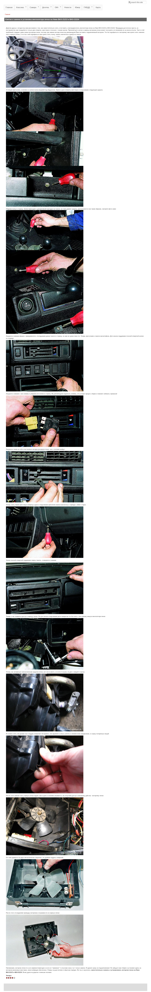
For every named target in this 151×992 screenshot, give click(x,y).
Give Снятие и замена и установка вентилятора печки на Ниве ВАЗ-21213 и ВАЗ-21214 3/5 (11, 978)
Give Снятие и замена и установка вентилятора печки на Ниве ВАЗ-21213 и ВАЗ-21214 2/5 (9, 978)
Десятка (44, 7)
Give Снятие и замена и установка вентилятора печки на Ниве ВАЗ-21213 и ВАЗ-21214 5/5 (14, 978)
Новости (67, 7)
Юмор (77, 7)
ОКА (55, 7)
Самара (32, 7)
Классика (19, 7)
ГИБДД (86, 7)
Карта (98, 7)
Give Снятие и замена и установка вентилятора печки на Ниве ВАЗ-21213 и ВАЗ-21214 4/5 (12, 978)
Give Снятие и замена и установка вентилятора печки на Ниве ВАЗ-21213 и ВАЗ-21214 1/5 (7, 978)
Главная (9, 7)
